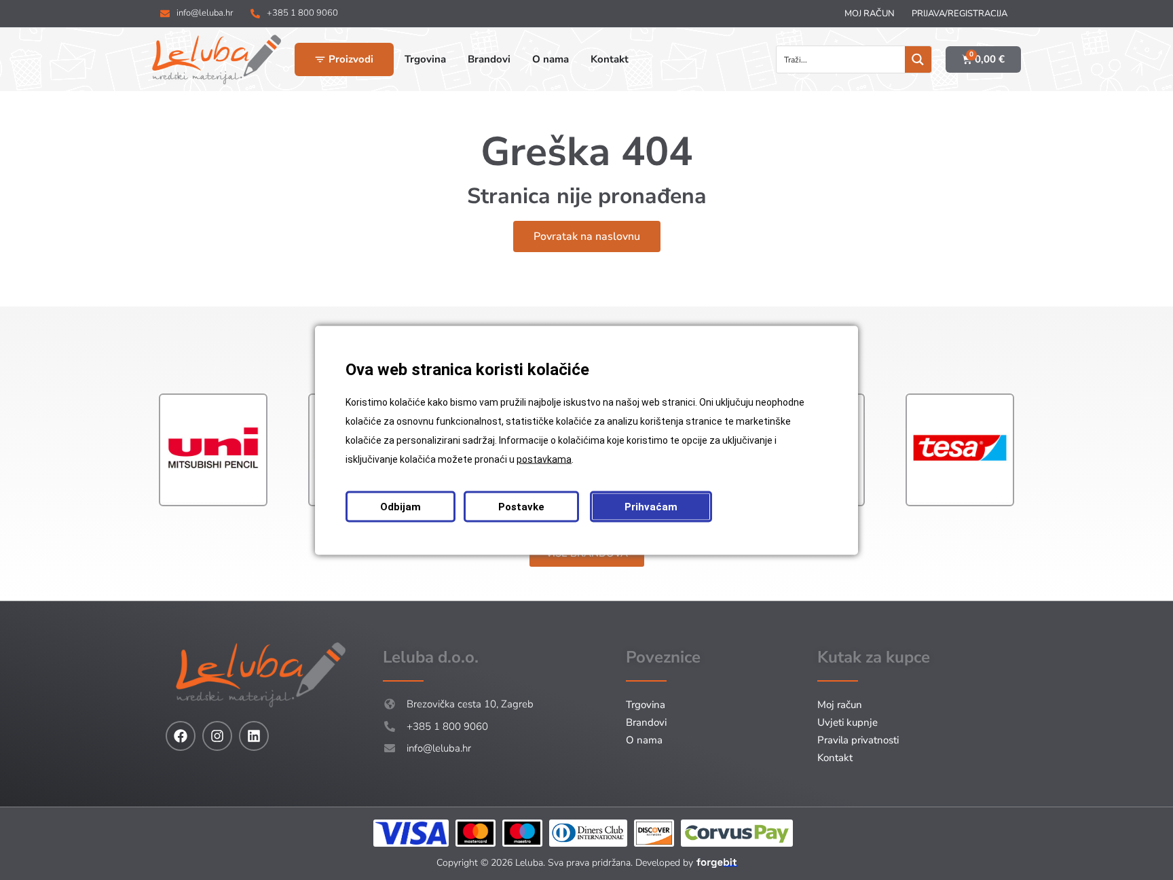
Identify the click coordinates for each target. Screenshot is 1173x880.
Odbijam (400, 506)
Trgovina (645, 704)
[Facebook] (181, 736)
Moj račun (869, 13)
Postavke (521, 506)
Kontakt (835, 757)
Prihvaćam (651, 506)
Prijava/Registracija (959, 13)
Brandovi (646, 722)
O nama (644, 740)
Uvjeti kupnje (847, 722)
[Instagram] (217, 736)
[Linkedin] (254, 736)
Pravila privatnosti (858, 740)
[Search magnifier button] (918, 59)
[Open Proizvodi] (320, 59)
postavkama (544, 458)
